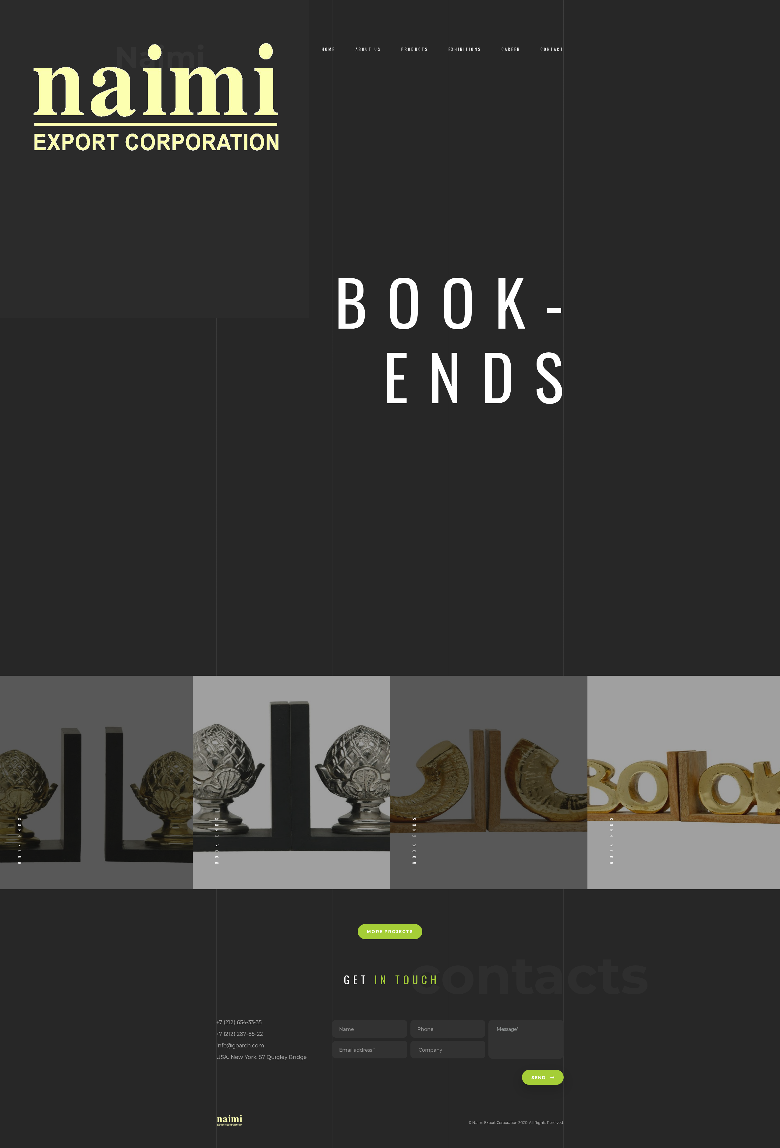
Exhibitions (464, 49)
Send (539, 1077)
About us (368, 49)
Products (414, 49)
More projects (390, 931)
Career (511, 49)
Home (328, 49)
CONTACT (552, 49)
